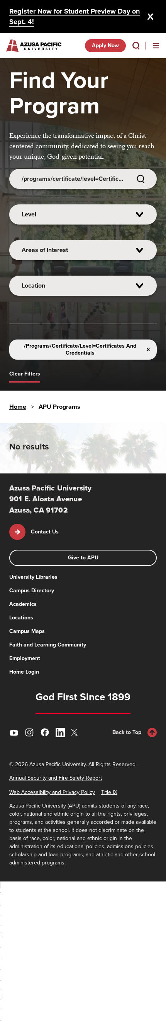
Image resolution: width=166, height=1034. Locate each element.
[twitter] (75, 732)
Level (29, 214)
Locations (21, 618)
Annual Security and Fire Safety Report (55, 778)
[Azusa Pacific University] (33, 45)
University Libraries (33, 577)
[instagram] (29, 732)
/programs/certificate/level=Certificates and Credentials (80, 349)
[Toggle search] (136, 46)
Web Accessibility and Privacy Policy (52, 792)
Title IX (109, 792)
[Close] (150, 16)
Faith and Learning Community (47, 645)
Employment (24, 658)
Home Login (24, 672)
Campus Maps (27, 631)
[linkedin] (60, 732)
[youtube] (14, 732)
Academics (23, 604)
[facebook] (44, 732)
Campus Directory (31, 590)
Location (33, 285)
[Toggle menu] (156, 46)
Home (17, 406)
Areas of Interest (45, 249)
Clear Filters (24, 374)
